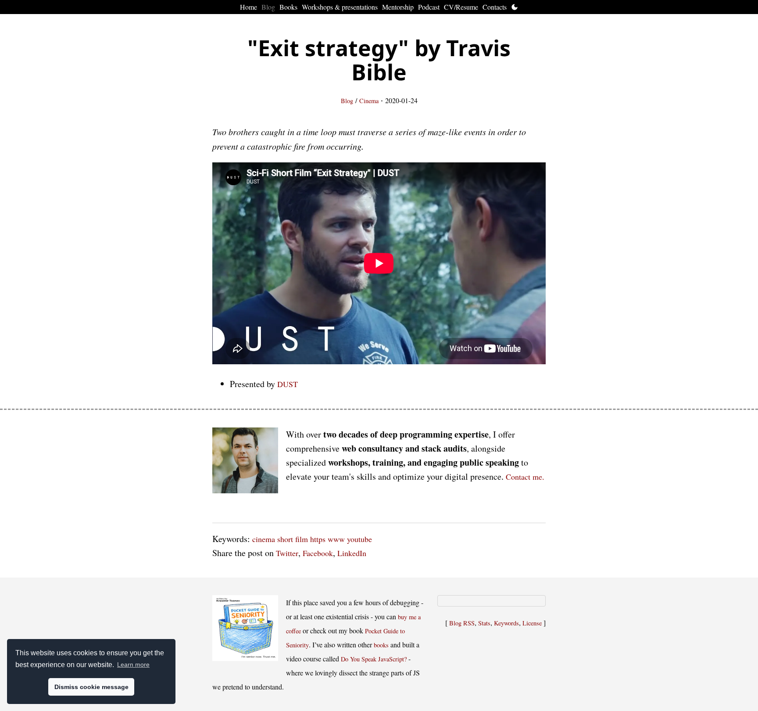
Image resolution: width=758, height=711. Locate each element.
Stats (484, 623)
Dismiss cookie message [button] (91, 686)
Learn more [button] (133, 664)
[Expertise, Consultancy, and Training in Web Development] (245, 462)
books (381, 645)
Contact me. (525, 476)
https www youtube (341, 539)
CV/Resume (461, 6)
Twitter (287, 553)
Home (248, 6)
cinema (263, 539)
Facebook (318, 553)
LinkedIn (351, 553)
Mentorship (398, 6)
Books (288, 6)
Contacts (495, 6)
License (532, 623)
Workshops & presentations (340, 6)
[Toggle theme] (514, 7)
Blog (268, 6)
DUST (287, 384)
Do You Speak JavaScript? (374, 659)
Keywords (506, 623)
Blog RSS (462, 623)
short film (292, 539)
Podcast (429, 6)
